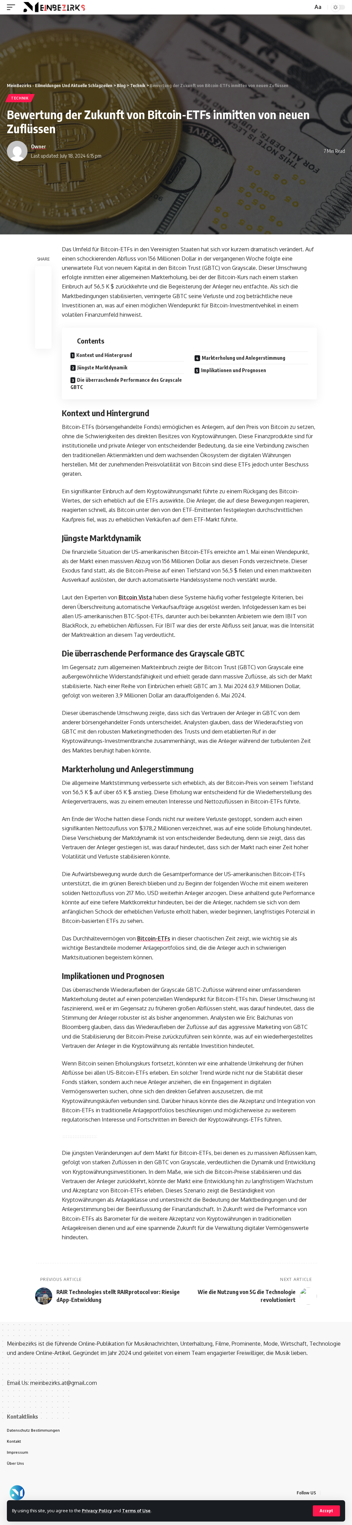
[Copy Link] (43, 307)
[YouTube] (343, 1492)
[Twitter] (335, 1492)
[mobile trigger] (13, 7)
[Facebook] (326, 1492)
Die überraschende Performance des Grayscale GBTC (126, 383)
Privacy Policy (97, 1510)
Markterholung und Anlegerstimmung (243, 358)
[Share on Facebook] (43, 274)
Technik (20, 98)
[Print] (43, 324)
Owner (38, 146)
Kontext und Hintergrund (104, 355)
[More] (43, 340)
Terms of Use (136, 1510)
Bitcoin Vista (135, 597)
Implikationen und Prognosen (233, 370)
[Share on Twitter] (43, 291)
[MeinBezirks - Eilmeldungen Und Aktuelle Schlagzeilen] (53, 7)
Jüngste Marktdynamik (102, 367)
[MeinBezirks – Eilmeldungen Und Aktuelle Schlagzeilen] (17, 1492)
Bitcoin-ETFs (153, 938)
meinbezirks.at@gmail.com (63, 1382)
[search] (307, 7)
